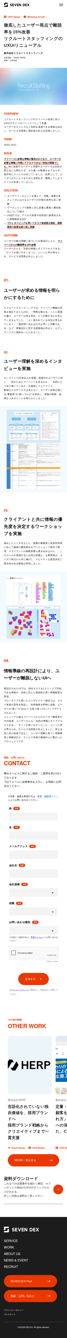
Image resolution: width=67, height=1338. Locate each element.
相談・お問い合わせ (22, 1296)
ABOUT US (12, 1253)
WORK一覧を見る (25, 1160)
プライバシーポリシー (13, 1310)
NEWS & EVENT (16, 1260)
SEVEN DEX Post (21, 1281)
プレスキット (10, 1314)
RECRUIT (11, 1266)
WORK (9, 1247)
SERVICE (11, 1240)
